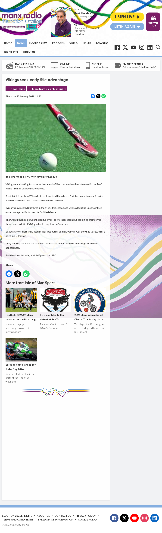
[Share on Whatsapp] (103, 96)
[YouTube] (133, 47)
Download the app (100, 67)
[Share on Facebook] (93, 96)
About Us (29, 51)
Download (79, 34)
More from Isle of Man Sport (49, 88)
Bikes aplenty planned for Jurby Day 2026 (21, 366)
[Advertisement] (65, 446)
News (21, 43)
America (79, 28)
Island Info (11, 51)
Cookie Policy (88, 519)
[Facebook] (117, 47)
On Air (86, 43)
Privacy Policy (86, 515)
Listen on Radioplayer (70, 67)
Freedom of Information (55, 519)
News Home (18, 88)
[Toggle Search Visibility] (158, 47)
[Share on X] (98, 96)
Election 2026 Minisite (17, 515)
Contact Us (63, 515)
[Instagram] (141, 47)
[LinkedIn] (150, 47)
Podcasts (58, 43)
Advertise (102, 43)
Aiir (27, 524)
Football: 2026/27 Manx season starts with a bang (21, 317)
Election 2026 (38, 43)
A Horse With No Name (87, 29)
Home (8, 43)
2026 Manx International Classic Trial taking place (88, 317)
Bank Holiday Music (86, 13)
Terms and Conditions (17, 519)
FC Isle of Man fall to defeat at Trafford (52, 317)
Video (73, 43)
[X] (125, 47)
